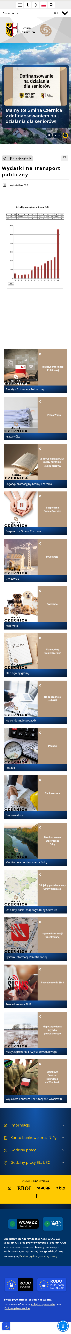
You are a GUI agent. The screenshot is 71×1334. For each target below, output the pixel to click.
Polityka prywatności (43, 1304)
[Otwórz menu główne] (19, 5)
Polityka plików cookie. (17, 1308)
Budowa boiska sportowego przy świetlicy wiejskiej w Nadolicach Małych (34, 116)
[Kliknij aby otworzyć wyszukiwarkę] (51, 5)
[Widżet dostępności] (27, 5)
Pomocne (8, 13)
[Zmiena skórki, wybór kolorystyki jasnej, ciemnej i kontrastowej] (35, 5)
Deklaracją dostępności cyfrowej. (39, 1256)
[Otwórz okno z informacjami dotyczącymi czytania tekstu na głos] (5, 158)
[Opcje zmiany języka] (43, 5)
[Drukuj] (64, 158)
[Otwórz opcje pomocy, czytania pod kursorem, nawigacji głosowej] (63, 1326)
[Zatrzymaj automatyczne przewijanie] (49, 135)
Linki (56, 13)
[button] (9, 1188)
